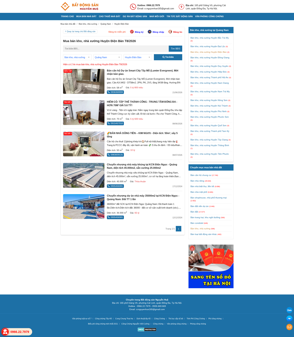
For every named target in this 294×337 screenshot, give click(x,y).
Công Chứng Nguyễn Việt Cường (135, 324)
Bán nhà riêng (197, 181)
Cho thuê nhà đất (109, 16)
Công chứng (158, 324)
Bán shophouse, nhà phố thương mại (208, 197)
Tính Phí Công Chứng (196, 319)
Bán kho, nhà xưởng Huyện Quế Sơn (208, 125)
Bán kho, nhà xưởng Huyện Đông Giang (209, 57)
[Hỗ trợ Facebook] (289, 319)
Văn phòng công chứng (209, 16)
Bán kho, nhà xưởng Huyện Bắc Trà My (209, 38)
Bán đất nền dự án (199, 206)
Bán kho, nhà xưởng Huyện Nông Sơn (209, 100)
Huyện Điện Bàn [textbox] (133, 57)
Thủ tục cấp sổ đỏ (175, 319)
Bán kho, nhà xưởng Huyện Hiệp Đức (208, 72)
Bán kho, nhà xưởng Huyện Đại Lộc (208, 46)
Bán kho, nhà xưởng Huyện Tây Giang (209, 139)
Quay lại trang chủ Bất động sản (81, 31)
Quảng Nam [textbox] (101, 57)
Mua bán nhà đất (86, 16)
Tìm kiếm (169, 57)
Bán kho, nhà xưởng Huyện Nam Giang (209, 83)
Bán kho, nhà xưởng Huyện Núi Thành (209, 105)
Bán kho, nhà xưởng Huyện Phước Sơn (209, 117)
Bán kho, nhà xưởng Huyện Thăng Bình (209, 145)
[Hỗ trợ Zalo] (289, 310)
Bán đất (194, 211)
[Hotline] (5, 331)
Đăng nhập (158, 32)
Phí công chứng (215, 319)
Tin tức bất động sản (180, 16)
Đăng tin (177, 32)
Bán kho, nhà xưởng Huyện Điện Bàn (208, 52)
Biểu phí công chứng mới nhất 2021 (103, 324)
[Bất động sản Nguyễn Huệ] (79, 6)
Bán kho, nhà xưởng (200, 228)
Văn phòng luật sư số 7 (81, 319)
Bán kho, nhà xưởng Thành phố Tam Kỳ (209, 131)
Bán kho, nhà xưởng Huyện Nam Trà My (210, 91)
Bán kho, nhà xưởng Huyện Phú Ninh (208, 111)
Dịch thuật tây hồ (144, 319)
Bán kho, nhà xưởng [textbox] (74, 57)
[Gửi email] (289, 327)
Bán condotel (196, 223)
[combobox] (77, 57)
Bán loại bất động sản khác (203, 234)
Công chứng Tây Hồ (103, 319)
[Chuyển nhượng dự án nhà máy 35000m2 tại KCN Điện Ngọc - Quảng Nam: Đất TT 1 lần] (83, 206)
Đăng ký (139, 32)
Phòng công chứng (198, 324)
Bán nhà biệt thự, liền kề (202, 186)
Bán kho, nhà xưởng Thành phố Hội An (209, 77)
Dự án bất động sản (135, 16)
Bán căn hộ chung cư (200, 175)
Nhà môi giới (156, 16)
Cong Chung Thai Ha (124, 319)
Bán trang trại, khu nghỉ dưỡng (205, 217)
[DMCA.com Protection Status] (147, 330)
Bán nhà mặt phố (198, 192)
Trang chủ (67, 16)
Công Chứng (159, 319)
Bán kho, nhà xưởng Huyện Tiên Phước (209, 154)
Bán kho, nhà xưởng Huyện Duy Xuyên (209, 66)
